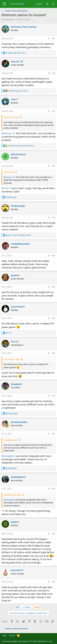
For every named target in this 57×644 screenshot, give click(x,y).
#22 (53, 73)
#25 (53, 217)
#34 (53, 581)
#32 (53, 488)
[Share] (49, 38)
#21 (53, 38)
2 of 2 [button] (37, 607)
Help (4, 635)
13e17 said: (9, 172)
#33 (53, 533)
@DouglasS (8, 455)
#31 (53, 433)
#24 (53, 166)
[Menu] (4, 4)
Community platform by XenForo (27, 641)
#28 (53, 318)
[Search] (53, 4)
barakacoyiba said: (12, 494)
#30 (53, 395)
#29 (53, 353)
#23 (53, 111)
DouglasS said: (10, 440)
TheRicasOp (9, 19)
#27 (53, 286)
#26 (53, 255)
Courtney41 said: (11, 359)
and (16, 53)
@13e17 (6, 188)
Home (12, 635)
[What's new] (47, 4)
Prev (27, 607)
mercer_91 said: (11, 117)
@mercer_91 (8, 133)
